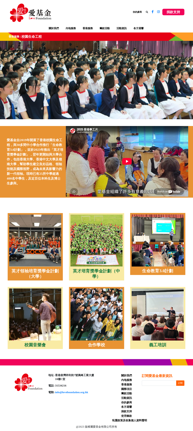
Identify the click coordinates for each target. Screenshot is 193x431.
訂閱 (180, 383)
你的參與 (137, 12)
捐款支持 (173, 12)
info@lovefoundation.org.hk (71, 392)
